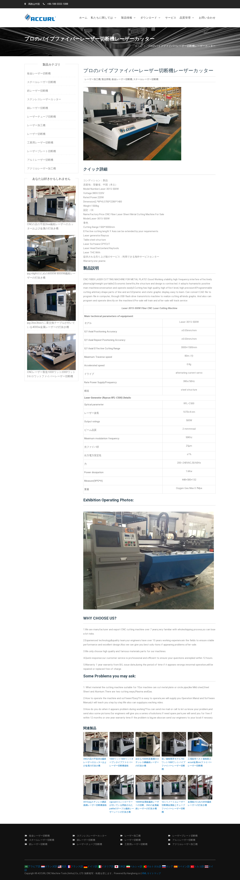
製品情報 (126, 17)
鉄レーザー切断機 (37, 90)
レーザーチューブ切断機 (41, 116)
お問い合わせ (207, 17)
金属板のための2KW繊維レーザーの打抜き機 (199, 803)
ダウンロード (148, 17)
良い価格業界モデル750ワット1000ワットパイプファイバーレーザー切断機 (173, 764)
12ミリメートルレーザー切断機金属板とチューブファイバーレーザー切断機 (173, 807)
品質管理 (185, 17)
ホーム (83, 17)
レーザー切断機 (36, 133)
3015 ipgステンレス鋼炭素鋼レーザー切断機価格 (95, 803)
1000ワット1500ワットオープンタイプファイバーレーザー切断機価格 (121, 762)
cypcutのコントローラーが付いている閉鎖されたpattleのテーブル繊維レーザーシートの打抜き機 (121, 807)
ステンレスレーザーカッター (44, 99)
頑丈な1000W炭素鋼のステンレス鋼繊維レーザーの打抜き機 (147, 762)
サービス (170, 17)
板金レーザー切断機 (134, 26)
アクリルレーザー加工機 (41, 168)
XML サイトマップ (151, 873)
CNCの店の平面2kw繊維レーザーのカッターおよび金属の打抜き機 (95, 762)
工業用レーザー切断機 (40, 142)
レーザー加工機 (93, 79)
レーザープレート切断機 (41, 151)
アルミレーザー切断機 (40, 159)
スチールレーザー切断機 (145, 79)
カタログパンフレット (154, 26)
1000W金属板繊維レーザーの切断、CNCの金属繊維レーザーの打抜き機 (147, 805)
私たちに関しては (102, 17)
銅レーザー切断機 (37, 108)
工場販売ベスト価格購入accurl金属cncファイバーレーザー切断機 (200, 762)
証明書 (185, 26)
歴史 (94, 26)
